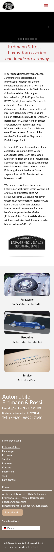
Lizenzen (7, 463)
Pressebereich (12, 512)
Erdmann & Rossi (11, 447)
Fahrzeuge (27, 299)
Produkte (27, 337)
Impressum (8, 471)
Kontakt (6, 467)
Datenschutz (9, 479)
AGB (4, 475)
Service (27, 375)
